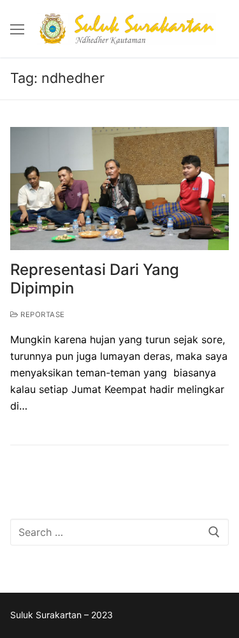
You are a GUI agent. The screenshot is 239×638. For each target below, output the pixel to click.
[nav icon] (17, 28)
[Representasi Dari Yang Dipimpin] (119, 188)
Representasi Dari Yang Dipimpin (94, 278)
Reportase (41, 314)
